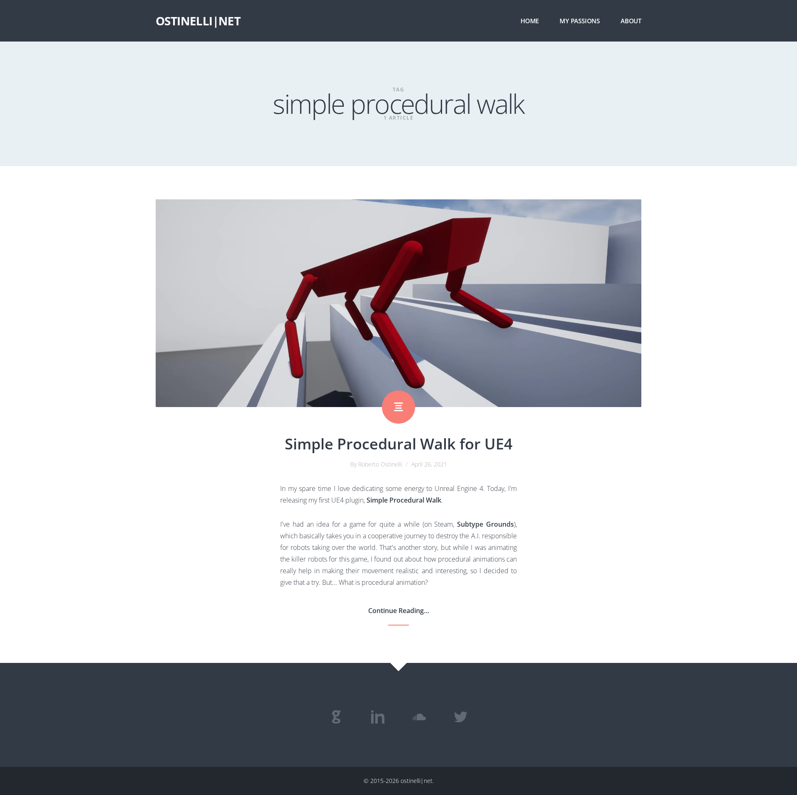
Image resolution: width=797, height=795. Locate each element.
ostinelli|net (198, 21)
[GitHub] (336, 716)
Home (530, 21)
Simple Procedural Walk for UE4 (399, 444)
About (631, 21)
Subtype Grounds (485, 524)
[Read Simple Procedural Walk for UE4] (398, 303)
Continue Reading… (398, 610)
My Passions (580, 21)
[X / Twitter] (460, 716)
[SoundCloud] (419, 716)
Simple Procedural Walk (404, 500)
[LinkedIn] (377, 716)
